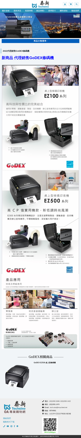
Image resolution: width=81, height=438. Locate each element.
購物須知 (63, 10)
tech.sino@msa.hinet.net (58, 407)
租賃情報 (29, 10)
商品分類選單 (40, 41)
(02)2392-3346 (54, 401)
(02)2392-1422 (66, 401)
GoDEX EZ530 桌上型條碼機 (45, 362)
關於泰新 (6, 10)
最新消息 (17, 10)
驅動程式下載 (9, 422)
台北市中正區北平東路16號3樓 (60, 414)
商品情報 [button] (40, 10)
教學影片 (52, 10)
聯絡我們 (75, 10)
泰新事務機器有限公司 (40, 4)
